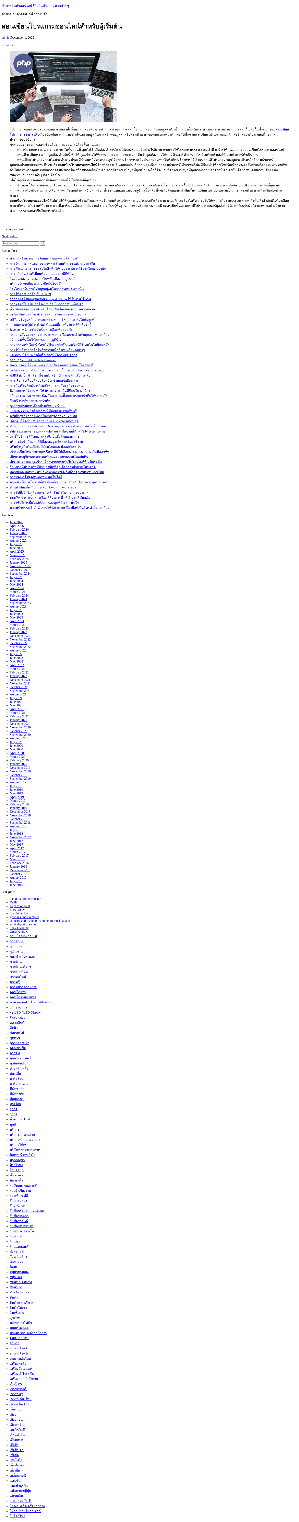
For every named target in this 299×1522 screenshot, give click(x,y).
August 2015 (18, 877)
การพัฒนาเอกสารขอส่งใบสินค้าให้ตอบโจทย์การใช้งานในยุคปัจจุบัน (58, 268)
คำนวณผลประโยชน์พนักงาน (30, 1002)
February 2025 (19, 559)
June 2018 (16, 833)
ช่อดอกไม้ (17, 1033)
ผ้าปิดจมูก (17, 1170)
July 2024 (16, 577)
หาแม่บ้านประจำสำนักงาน (28, 1333)
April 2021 (17, 709)
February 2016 (19, 863)
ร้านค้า (15, 1241)
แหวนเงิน (16, 1496)
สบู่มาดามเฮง (19, 1272)
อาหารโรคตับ (19, 1348)
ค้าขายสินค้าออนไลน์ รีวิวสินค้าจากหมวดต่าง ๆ (35, 6)
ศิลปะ (14, 1267)
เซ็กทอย (15, 1409)
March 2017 (17, 852)
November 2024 (20, 566)
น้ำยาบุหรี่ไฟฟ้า (21, 1119)
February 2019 (19, 804)
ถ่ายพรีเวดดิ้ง (19, 1068)
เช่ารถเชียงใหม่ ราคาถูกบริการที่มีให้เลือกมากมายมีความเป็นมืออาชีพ (59, 451)
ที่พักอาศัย (17, 1094)
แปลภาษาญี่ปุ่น (20, 1490)
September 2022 (20, 646)
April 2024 (17, 588)
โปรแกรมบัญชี (20, 1501)
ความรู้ (15, 982)
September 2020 (20, 734)
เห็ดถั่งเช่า (17, 1465)
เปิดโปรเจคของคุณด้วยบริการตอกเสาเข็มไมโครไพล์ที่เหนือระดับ (56, 462)
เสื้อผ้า (14, 1445)
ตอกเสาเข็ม (18, 1048)
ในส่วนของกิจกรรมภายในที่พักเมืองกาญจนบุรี (42, 278)
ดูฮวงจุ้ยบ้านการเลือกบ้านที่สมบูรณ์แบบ (37, 406)
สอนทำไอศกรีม (21, 1282)
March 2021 (17, 712)
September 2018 (20, 822)
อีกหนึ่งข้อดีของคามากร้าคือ (30, 401)
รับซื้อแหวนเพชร (22, 1226)
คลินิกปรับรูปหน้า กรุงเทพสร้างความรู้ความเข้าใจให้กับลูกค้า (53, 319)
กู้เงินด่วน (16, 951)
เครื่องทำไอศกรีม (22, 1373)
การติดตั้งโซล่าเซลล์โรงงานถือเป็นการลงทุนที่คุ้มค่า (46, 304)
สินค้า (14, 1297)
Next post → (10, 236)
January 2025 (18, 562)
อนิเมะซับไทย (19, 1338)
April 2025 (17, 551)
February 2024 (19, 595)
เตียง (13, 1414)
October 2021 (18, 687)
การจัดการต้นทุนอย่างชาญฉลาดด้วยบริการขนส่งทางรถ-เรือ (52, 263)
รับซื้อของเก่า (19, 1216)
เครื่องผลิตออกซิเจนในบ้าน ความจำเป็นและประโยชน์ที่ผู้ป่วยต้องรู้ (56, 370)
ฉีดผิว (14, 1027)
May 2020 (16, 749)
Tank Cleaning (19, 928)
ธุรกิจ (13, 1109)
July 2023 (16, 610)
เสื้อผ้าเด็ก (17, 1450)
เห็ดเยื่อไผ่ (16, 1470)
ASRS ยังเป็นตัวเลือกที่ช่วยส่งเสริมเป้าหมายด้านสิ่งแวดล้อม (51, 375)
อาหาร (15, 1343)
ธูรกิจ (13, 1114)
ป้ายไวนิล (16, 1165)
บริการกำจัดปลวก (22, 1134)
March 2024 (17, 591)
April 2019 (17, 797)
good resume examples (24, 917)
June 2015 (16, 885)
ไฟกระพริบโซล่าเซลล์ (25, 1511)
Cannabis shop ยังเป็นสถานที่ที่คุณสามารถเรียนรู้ (43, 411)
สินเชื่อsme (17, 1312)
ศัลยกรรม (17, 1262)
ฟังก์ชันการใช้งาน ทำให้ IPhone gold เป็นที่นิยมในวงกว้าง (50, 390)
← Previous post (12, 229)
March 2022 (17, 668)
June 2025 (16, 548)
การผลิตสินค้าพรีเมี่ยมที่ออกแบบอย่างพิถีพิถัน (42, 273)
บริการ (14, 1129)
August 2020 (18, 738)
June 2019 (16, 789)
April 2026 (17, 526)
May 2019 (16, 793)
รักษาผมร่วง (18, 1200)
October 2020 (18, 731)
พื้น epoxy (16, 1175)
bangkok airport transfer (25, 898)
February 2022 (19, 672)
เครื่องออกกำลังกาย (24, 1379)
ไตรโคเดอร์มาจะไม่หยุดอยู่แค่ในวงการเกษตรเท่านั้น (47, 289)
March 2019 (17, 800)
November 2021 (20, 683)
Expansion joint (20, 906)
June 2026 (16, 522)
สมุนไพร (16, 1277)
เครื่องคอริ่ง (18, 1363)
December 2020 (20, 723)
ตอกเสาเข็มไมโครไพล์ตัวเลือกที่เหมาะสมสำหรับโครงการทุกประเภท (58, 482)
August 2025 (18, 540)
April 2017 (17, 848)
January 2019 (18, 808)
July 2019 (16, 786)
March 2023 (17, 624)
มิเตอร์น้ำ (16, 1180)
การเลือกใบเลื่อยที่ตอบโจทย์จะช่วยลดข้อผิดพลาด (44, 380)
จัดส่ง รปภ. (17, 1017)
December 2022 (20, 635)
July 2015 (16, 881)
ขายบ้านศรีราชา (21, 966)
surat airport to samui (23, 924)
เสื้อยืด (14, 1455)
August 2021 (18, 694)
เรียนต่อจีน (17, 1435)
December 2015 (20, 870)
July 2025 (16, 544)
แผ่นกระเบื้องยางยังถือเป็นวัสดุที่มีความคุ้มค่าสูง (43, 355)
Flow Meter (17, 909)
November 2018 (20, 815)
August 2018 (18, 826)
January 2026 (18, 533)
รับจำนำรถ (17, 1206)
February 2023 (19, 628)
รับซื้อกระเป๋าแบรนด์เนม (27, 1211)
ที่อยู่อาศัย (17, 1099)
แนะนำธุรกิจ (19, 1485)
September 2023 (20, 602)
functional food (19, 913)
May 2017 (16, 844)
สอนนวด (16, 1287)
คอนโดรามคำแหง (23, 997)
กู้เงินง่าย (16, 946)
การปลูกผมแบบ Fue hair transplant (33, 360)
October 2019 (18, 775)
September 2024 (20, 573)
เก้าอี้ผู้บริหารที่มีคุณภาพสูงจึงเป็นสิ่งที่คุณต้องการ (44, 436)
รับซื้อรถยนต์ (19, 1221)
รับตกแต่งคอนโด (22, 1231)
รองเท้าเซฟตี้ (19, 1195)
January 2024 (18, 599)
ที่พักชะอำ (17, 1089)
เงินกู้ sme (16, 1384)
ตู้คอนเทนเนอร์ (20, 1058)
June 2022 (16, 657)
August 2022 (18, 650)
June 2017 (16, 841)
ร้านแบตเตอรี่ (19, 1246)
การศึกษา (8, 45)
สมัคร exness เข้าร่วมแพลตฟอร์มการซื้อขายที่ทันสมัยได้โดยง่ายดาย (57, 431)
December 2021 (20, 679)
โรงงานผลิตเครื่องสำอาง (27, 1506)
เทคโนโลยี (17, 1429)
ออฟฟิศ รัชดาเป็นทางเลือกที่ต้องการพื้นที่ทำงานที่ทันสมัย (50, 497)
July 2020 (16, 742)
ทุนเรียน (15, 1104)
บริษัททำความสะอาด (25, 1150)
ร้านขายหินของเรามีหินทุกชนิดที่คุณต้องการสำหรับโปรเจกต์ (53, 467)
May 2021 (16, 705)
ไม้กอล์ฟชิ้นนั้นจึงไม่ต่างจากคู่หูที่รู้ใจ (35, 340)
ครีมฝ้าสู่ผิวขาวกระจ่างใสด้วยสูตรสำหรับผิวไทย (43, 416)
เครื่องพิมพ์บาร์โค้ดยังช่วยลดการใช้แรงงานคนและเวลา (49, 314)
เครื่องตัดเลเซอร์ (21, 1368)
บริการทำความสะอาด (25, 1139)
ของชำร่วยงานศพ (22, 956)
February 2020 (19, 760)
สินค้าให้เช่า (18, 1307)
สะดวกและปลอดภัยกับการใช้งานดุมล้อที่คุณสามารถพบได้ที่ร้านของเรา (60, 426)
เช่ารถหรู (16, 1394)
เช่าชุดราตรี (18, 1389)
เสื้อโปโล (16, 1460)
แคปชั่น (15, 1480)
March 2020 (17, 756)
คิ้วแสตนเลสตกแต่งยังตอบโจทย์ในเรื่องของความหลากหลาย (52, 309)
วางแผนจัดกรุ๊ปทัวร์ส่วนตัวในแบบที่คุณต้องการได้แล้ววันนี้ (51, 324)
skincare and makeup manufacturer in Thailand (40, 920)
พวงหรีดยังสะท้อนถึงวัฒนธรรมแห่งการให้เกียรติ (44, 258)
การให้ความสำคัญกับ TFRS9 (30, 294)
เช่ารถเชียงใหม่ (21, 1399)
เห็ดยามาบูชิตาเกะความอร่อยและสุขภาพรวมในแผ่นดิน (49, 457)
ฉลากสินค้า (18, 1022)
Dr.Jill (13, 902)
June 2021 (16, 701)
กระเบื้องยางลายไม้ (23, 936)
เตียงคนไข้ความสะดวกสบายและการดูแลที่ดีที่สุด (44, 421)
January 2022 (18, 676)
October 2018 (18, 819)
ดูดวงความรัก (19, 1043)
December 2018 (20, 811)
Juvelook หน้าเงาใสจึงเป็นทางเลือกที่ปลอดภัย (41, 329)
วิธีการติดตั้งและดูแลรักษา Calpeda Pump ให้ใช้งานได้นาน (50, 299)
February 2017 (19, 855)
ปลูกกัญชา (17, 1160)
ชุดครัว (15, 1038)
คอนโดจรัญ (18, 992)
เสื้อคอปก (16, 1440)
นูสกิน (14, 1124)
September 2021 (20, 690)
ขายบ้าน (16, 961)
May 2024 (16, 584)
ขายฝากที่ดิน (19, 971)
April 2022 (17, 665)
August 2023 (18, 606)
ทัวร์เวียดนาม (19, 1083)
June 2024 (16, 581)
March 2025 (17, 555)
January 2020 (18, 764)
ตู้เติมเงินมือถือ (20, 1063)
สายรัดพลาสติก (21, 1292)
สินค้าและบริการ (22, 1302)
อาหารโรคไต (19, 1353)
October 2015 (18, 874)
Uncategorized (19, 931)
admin (6, 37)
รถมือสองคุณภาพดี (23, 1185)
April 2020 (17, 753)
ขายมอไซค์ (18, 977)
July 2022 (16, 654)
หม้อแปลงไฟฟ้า (21, 1323)
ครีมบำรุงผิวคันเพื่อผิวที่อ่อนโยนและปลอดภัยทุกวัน (45, 446)
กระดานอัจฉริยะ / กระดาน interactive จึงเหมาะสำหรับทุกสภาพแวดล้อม (60, 334)
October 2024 (18, 570)
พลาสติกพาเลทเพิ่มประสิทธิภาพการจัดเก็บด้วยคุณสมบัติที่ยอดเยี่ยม (57, 472)
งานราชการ (18, 1007)
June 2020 (16, 745)
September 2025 (20, 537)
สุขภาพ (15, 1317)
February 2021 (19, 716)
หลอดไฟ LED (19, 1328)
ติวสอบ (15, 1053)
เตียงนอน (16, 1419)
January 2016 (18, 866)
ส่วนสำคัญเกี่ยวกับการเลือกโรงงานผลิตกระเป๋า (43, 487)
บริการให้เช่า (19, 1144)
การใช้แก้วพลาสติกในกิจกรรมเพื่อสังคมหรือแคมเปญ (47, 350)
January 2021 (18, 720)
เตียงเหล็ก (17, 1424)
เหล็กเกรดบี (18, 1475)
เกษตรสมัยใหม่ (20, 1358)
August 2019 (18, 782)
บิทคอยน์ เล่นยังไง (22, 1155)
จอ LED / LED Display (25, 1012)
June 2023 (16, 613)
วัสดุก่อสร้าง (18, 1256)
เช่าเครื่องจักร (19, 1404)
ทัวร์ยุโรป (16, 1078)
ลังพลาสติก (18, 1251)
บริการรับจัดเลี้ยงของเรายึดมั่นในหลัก (36, 284)
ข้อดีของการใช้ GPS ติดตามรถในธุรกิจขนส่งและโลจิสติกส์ (51, 365)
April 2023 (17, 621)
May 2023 (16, 617)
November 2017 (20, 837)
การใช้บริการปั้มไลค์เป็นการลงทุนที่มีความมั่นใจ (44, 502)
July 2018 (16, 830)
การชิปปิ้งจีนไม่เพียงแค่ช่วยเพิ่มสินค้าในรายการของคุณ (49, 492)
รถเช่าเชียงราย (20, 1190)
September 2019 (20, 778)
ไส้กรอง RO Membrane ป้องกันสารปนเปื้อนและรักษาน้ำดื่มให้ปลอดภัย (58, 395)
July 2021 (16, 698)
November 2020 (20, 727)
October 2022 (18, 643)
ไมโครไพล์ (17, 1516)
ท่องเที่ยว (16, 1073)
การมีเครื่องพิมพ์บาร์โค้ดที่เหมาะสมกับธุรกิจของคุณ (47, 385)
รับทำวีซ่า (17, 1236)
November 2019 (20, 771)
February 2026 (19, 529)
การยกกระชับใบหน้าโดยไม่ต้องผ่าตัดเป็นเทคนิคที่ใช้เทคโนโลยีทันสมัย (59, 345)
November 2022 (20, 639)
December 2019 (20, 767)
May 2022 (16, 661)
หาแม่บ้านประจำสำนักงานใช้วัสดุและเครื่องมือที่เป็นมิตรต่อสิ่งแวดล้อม (60, 507)
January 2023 (18, 632)
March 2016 (17, 859)
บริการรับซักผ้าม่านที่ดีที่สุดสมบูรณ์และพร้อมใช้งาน (46, 441)
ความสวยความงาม (23, 987)
